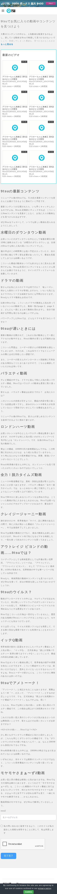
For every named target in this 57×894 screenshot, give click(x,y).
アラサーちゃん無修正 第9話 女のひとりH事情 (14, 78)
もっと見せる (7, 44)
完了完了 (8, 856)
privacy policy (44, 888)
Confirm (28, 892)
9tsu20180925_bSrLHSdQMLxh (14, 82)
